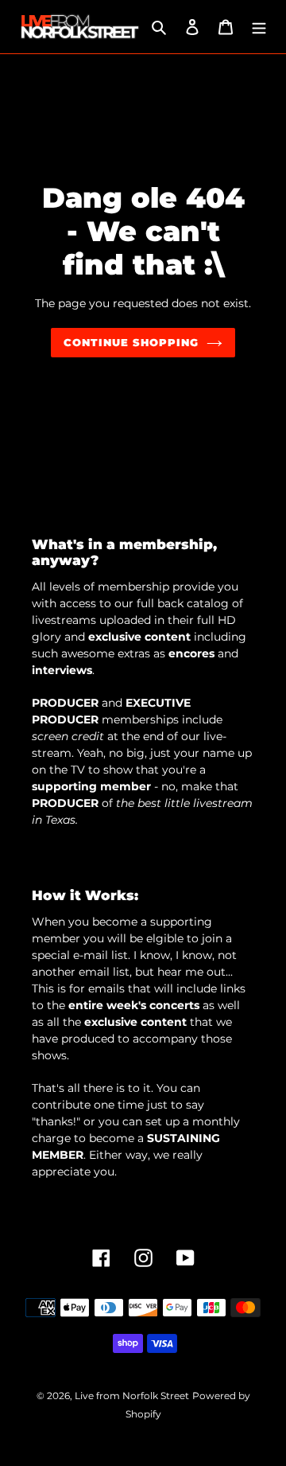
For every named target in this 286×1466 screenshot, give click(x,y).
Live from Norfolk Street (132, 1396)
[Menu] (259, 27)
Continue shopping (131, 342)
